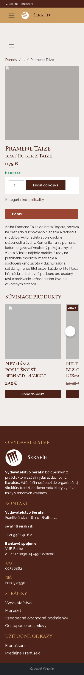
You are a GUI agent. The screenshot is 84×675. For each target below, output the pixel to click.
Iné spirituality (33, 200)
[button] (62, 15)
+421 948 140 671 (19, 535)
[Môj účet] (69, 15)
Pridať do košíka (45, 185)
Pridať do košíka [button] (33, 394)
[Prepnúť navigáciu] (11, 15)
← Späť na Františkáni (19, 3)
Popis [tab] (17, 214)
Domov (11, 60)
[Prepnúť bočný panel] (11, 46)
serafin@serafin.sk (19, 526)
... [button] (24, 60)
